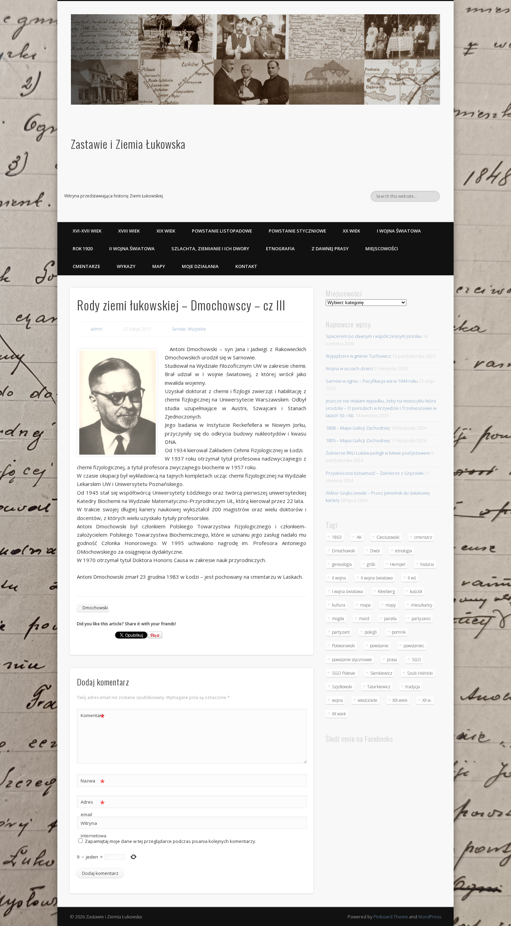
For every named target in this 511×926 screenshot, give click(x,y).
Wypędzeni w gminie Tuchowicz (358, 356)
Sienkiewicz (381, 673)
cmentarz (423, 537)
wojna (337, 700)
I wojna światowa (399, 231)
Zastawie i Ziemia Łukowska (128, 144)
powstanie (379, 646)
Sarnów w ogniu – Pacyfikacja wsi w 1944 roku (372, 381)
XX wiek (351, 231)
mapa (365, 605)
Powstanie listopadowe (222, 231)
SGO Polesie (343, 673)
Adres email (93, 808)
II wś (412, 578)
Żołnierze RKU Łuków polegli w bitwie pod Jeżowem (378, 453)
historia (427, 564)
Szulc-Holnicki (420, 673)
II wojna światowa (132, 248)
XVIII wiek (129, 231)
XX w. (427, 700)
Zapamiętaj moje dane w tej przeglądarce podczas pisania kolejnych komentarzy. (170, 841)
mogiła (338, 619)
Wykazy (126, 266)
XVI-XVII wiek (87, 231)
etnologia (403, 551)
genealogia (342, 564)
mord (364, 619)
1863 (337, 537)
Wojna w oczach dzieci (349, 368)
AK (359, 537)
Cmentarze (86, 266)
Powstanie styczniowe (297, 231)
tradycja (412, 687)
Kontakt (246, 266)
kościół (416, 591)
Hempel (397, 564)
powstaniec (414, 646)
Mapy (158, 266)
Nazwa (93, 782)
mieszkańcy (421, 605)
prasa (392, 660)
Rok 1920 (82, 248)
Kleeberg (386, 591)
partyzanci (421, 619)
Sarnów (179, 329)
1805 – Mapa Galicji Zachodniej (358, 440)
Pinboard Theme (390, 916)
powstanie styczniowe (352, 660)
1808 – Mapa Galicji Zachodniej (358, 428)
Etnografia (280, 248)
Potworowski (343, 646)
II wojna (339, 578)
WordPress (429, 916)
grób (371, 564)
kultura (338, 605)
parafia (390, 619)
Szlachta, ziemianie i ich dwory (210, 248)
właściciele (368, 700)
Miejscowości (381, 248)
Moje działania (200, 266)
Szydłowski (342, 687)
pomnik (399, 632)
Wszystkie (197, 329)
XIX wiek (165, 231)
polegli (371, 632)
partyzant (341, 632)
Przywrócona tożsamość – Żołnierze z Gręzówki (374, 473)
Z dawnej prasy (330, 248)
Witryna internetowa (93, 829)
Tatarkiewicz (378, 687)
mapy (391, 605)
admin (97, 329)
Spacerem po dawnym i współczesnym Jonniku (374, 336)
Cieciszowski (387, 537)
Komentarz (93, 716)
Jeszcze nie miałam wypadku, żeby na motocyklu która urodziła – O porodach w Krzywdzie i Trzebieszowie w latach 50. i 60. (381, 408)
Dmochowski (95, 608)
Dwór (375, 551)
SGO (416, 660)
